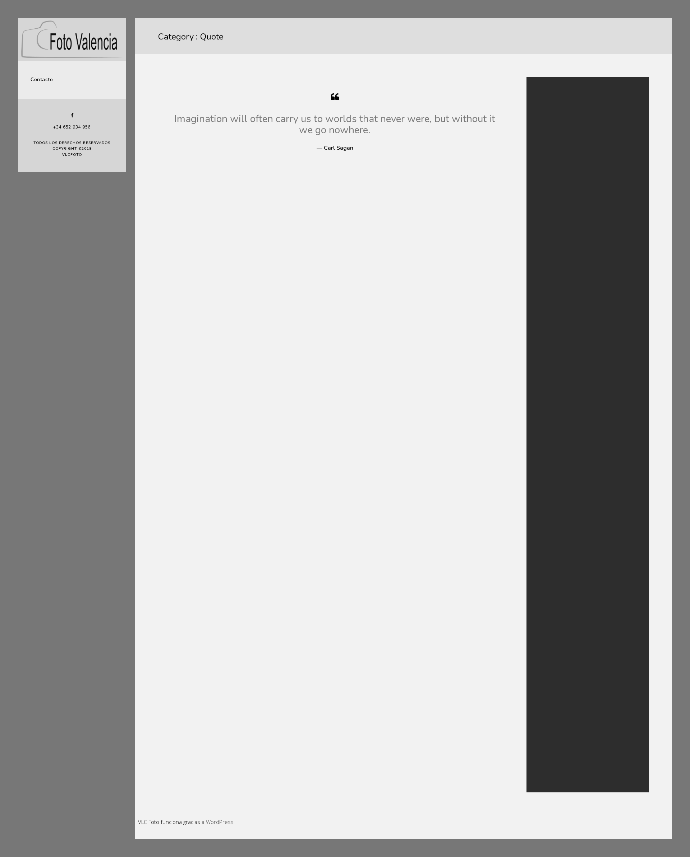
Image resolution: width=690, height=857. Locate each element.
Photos (548, 752)
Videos (548, 770)
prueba (548, 156)
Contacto (42, 79)
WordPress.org (556, 441)
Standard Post (555, 173)
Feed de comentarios (562, 432)
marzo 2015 (553, 250)
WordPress (220, 821)
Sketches (549, 761)
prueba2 (549, 147)
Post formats (554, 345)
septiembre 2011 (558, 259)
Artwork (549, 726)
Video (547, 380)
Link (545, 337)
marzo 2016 (553, 241)
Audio (547, 302)
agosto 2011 (553, 267)
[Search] (625, 98)
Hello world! (553, 165)
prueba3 (549, 138)
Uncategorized (556, 371)
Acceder (549, 414)
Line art (548, 735)
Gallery (548, 319)
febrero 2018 (554, 232)
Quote (547, 354)
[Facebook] (71, 115)
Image (547, 328)
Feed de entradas (559, 423)
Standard (550, 363)
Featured (550, 310)
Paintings (550, 744)
